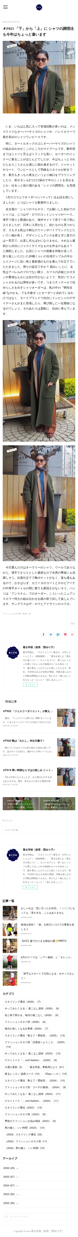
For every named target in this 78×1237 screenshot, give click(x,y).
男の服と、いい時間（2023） (25, 1127)
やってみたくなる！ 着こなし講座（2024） (33, 1094)
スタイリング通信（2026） (23, 1001)
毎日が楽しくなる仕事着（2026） (26, 1028)
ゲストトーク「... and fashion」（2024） (31, 1100)
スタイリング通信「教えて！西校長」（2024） (35, 1080)
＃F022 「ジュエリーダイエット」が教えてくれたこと (34, 711)
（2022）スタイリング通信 (23, 1134)
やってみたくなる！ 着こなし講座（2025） (33, 1053)
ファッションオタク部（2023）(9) (17, 613)
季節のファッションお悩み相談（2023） (30, 1121)
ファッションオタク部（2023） (25, 1114)
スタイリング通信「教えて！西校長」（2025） (35, 1035)
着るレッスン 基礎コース (22, 1073)
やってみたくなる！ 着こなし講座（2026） (32, 1008)
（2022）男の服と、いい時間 (25, 1148)
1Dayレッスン (56, 1073)
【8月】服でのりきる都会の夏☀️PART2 (43, 941)
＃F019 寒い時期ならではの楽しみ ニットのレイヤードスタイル (39, 770)
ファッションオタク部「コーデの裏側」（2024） (35, 1087)
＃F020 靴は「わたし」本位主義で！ (24, 740)
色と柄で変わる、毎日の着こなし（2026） (31, 1015)
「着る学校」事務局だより (45, 1067)
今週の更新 (13, 1067)
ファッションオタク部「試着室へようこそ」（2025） (35, 1044)
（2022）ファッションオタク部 (26, 1141)
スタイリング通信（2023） (23, 1107)
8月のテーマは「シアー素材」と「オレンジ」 (47, 957)
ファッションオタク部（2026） (25, 1022)
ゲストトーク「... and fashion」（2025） (31, 1060)
